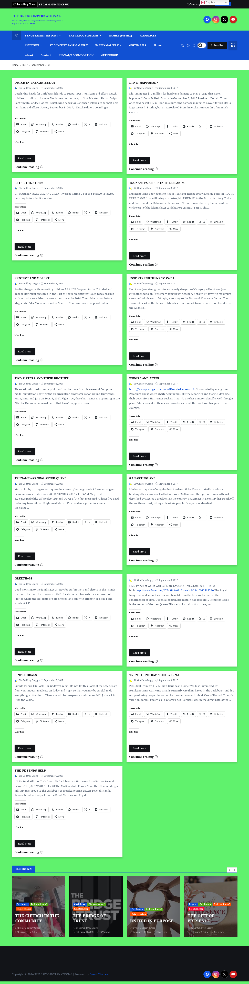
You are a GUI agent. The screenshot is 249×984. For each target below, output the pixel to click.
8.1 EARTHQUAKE (142, 478)
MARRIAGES (148, 35)
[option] (38, 906)
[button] (229, 870)
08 (49, 65)
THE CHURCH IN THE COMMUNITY (37, 918)
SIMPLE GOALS (26, 675)
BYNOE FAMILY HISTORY (41, 35)
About (29, 55)
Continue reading (27, 167)
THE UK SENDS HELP (30, 770)
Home (158, 45)
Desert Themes (99, 974)
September (38, 65)
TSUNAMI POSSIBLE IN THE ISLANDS (157, 183)
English (210, 2)
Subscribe (217, 45)
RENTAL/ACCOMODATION (76, 55)
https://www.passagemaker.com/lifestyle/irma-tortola (162, 389)
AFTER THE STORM (29, 183)
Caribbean (22, 904)
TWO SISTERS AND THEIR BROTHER (42, 378)
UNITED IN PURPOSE (152, 921)
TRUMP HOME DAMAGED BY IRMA (154, 675)
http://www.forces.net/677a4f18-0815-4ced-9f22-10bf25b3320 (175, 590)
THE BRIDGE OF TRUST (89, 918)
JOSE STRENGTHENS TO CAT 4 (151, 278)
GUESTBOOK (109, 55)
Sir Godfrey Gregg (28, 87)
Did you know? (39, 904)
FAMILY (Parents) (120, 35)
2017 (25, 65)
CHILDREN (32, 45)
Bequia (193, 904)
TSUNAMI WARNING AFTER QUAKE (40, 478)
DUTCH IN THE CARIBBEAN (35, 83)
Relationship (24, 908)
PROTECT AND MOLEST (32, 278)
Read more (25, 158)
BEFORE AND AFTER (144, 378)
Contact (46, 55)
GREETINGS (23, 578)
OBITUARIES (137, 45)
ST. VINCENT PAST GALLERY (69, 45)
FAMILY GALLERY (106, 45)
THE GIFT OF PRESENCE (201, 918)
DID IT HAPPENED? (143, 83)
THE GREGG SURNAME (83, 35)
